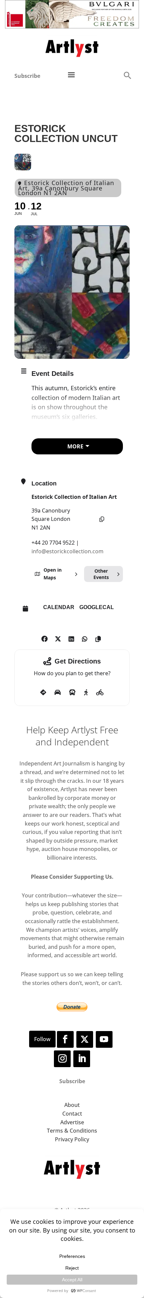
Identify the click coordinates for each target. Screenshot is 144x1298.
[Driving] (57, 692)
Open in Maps (53, 573)
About (72, 1105)
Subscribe (27, 76)
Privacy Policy (72, 1139)
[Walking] (86, 692)
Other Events (101, 574)
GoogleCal (96, 607)
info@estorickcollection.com (67, 551)
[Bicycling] (100, 692)
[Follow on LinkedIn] (81, 1058)
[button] (127, 75)
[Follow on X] (84, 1039)
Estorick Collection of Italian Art (74, 496)
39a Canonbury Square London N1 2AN (50, 519)
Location (44, 483)
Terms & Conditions (72, 1130)
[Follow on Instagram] (62, 1058)
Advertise (72, 1122)
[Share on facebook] (44, 637)
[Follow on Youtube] (104, 1039)
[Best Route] (43, 692)
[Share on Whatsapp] (84, 637)
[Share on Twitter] (58, 637)
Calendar (58, 607)
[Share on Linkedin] (71, 637)
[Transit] (72, 692)
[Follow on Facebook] (65, 1039)
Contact (72, 1113)
